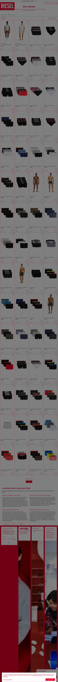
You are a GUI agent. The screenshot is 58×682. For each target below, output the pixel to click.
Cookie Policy (5, 676)
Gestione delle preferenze (37, 675)
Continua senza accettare (7, 679)
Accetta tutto (50, 679)
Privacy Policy (50, 675)
